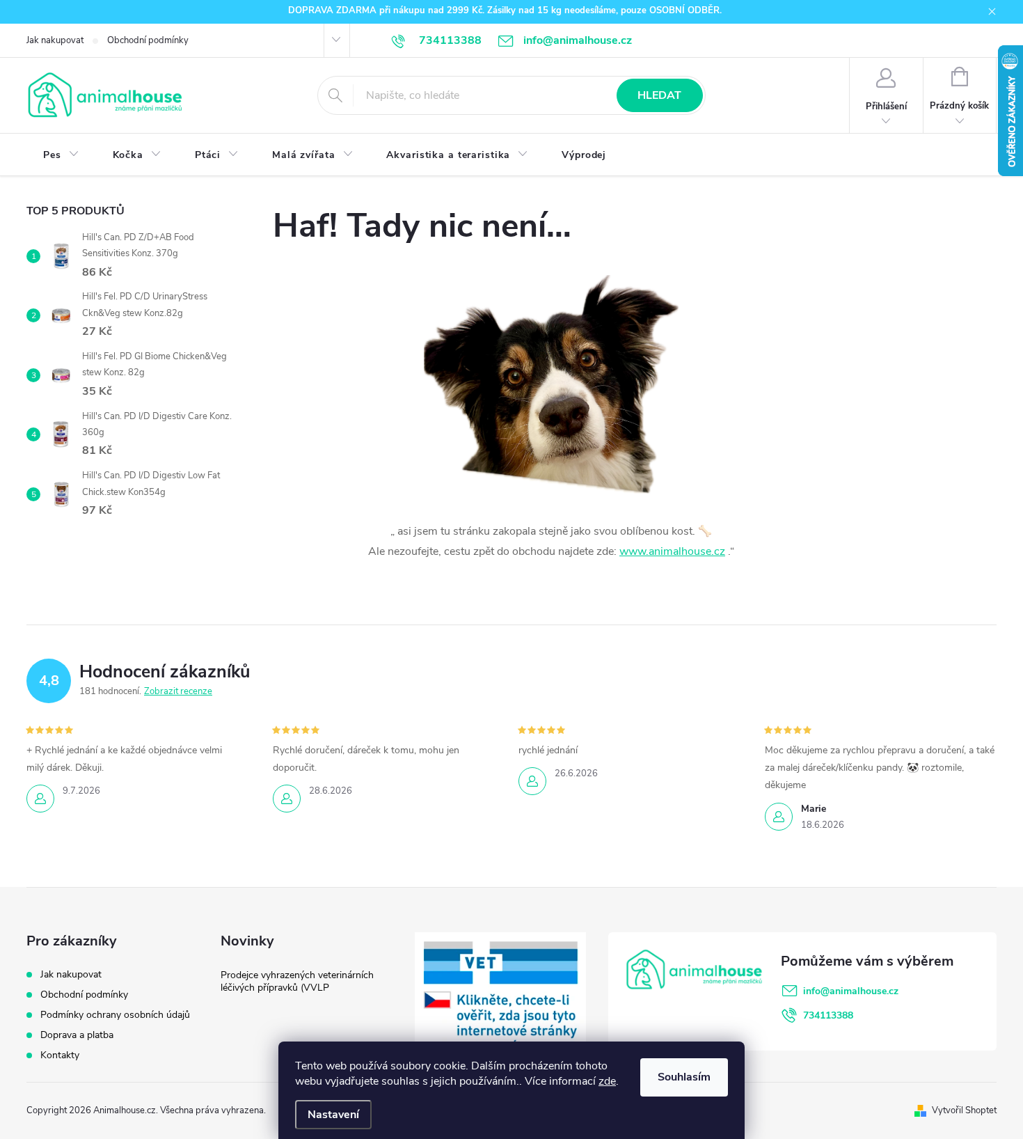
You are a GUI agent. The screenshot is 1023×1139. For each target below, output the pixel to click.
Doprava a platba (76, 1035)
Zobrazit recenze (178, 691)
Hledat (659, 95)
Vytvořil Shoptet (964, 1110)
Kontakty (59, 1055)
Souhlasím (684, 1077)
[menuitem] (61, 155)
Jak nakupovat (55, 40)
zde (607, 1081)
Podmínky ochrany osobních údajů (115, 1014)
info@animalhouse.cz (850, 991)
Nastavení (333, 1114)
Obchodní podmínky (148, 40)
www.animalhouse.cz (672, 551)
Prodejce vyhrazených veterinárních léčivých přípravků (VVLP (297, 981)
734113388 (828, 1015)
